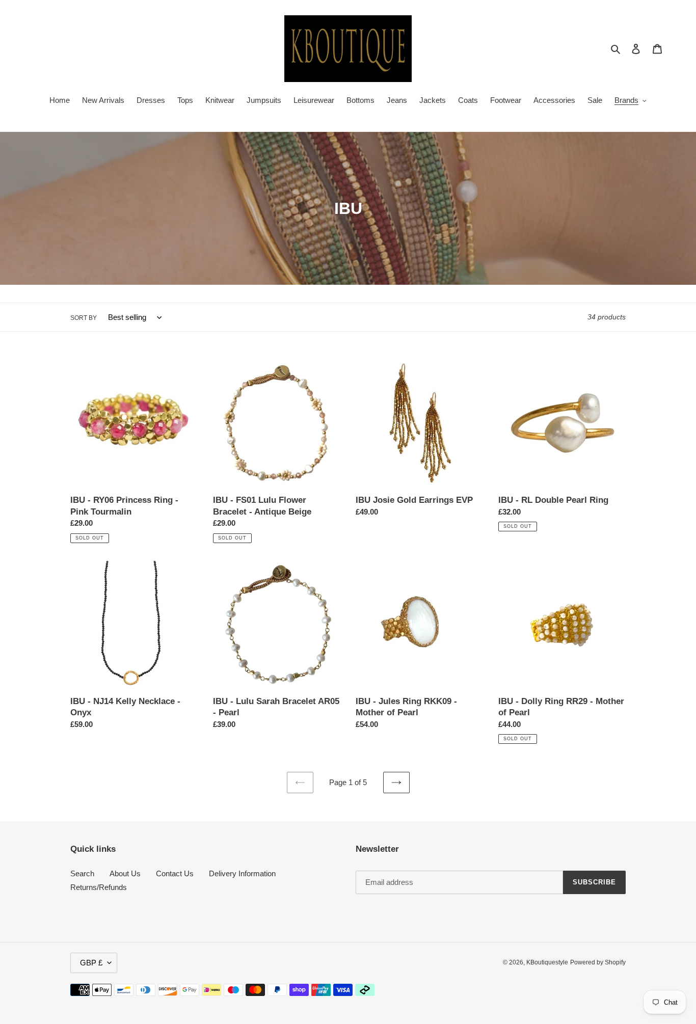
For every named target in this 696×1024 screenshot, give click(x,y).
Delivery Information (242, 873)
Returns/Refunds (98, 887)
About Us (125, 873)
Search (82, 873)
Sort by (83, 317)
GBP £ (91, 962)
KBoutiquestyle (547, 962)
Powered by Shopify (598, 962)
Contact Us (175, 873)
